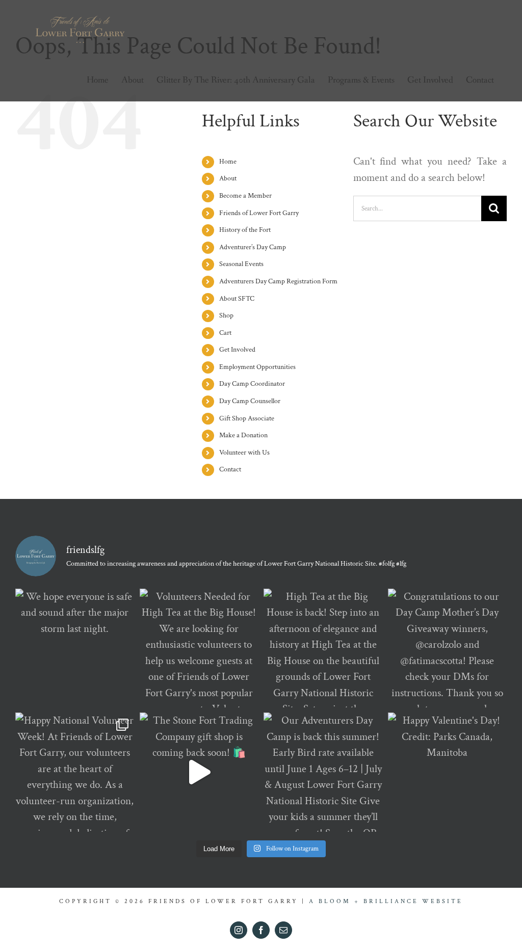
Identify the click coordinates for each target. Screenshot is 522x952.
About (228, 178)
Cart (225, 332)
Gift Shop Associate (246, 418)
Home (228, 161)
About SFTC (236, 298)
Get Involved (237, 349)
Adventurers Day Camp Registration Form (278, 281)
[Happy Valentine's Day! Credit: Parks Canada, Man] (447, 772)
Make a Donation (243, 435)
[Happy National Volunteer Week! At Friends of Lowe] (75, 772)
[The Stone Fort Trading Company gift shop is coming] (199, 772)
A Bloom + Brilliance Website (386, 901)
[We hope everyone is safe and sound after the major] (75, 648)
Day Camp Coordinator (252, 383)
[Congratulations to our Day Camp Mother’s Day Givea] (447, 648)
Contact (230, 469)
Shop (226, 315)
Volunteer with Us (244, 452)
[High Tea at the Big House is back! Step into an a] (323, 648)
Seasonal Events (241, 264)
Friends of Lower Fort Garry (259, 213)
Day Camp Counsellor (249, 401)
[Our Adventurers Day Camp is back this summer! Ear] (323, 772)
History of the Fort (245, 229)
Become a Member (245, 195)
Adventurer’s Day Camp (252, 247)
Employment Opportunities (257, 367)
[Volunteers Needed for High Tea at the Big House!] (199, 648)
